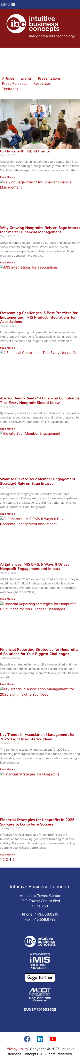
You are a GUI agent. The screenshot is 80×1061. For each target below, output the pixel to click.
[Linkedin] (40, 1039)
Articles (8, 78)
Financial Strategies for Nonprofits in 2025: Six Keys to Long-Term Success (37, 822)
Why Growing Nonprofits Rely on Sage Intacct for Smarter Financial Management (40, 230)
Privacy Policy (17, 1049)
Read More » (7, 177)
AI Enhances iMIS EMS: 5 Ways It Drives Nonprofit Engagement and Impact (34, 566)
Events (26, 78)
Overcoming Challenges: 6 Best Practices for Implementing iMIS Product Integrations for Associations (39, 317)
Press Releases (14, 83)
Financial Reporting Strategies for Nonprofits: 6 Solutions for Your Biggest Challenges (39, 651)
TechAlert (10, 89)
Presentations (49, 78)
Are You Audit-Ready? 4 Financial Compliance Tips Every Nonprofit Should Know (39, 400)
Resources (42, 83)
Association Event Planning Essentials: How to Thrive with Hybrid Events (38, 149)
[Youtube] (52, 1039)
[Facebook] (27, 1039)
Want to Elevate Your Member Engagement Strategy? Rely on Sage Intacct (37, 481)
